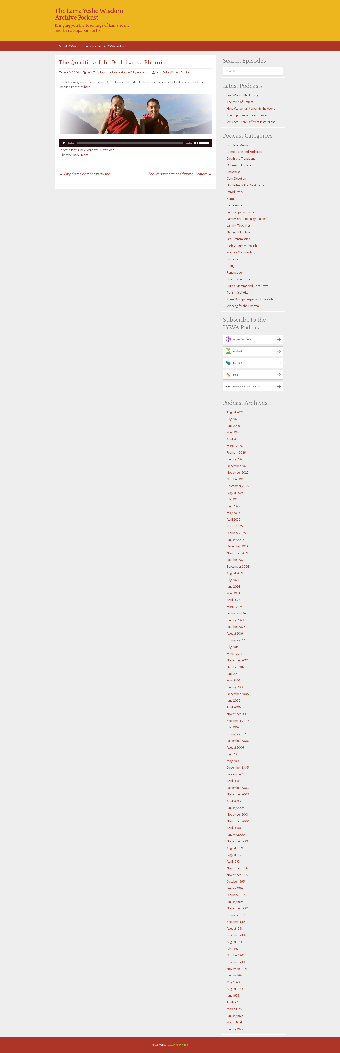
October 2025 (236, 479)
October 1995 (236, 881)
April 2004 (234, 781)
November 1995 (237, 875)
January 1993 (235, 902)
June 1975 (233, 995)
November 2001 (237, 814)
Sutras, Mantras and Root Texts (247, 286)
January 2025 (235, 539)
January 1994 (235, 888)
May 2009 (234, 680)
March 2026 (235, 446)
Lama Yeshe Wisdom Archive (172, 72)
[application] (135, 143)
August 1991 (234, 928)
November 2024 (238, 553)
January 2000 (236, 834)
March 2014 (234, 653)
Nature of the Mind (239, 232)
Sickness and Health (240, 279)
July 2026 (233, 419)
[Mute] (196, 143)
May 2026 (233, 432)
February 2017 (236, 640)
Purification (234, 259)
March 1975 (234, 1009)
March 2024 (235, 607)
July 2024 (233, 580)
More (84, 155)
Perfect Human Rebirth (242, 245)
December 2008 (238, 694)
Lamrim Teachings (239, 225)
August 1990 (235, 942)
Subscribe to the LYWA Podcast (105, 46)
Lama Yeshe (234, 205)
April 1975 (233, 1002)
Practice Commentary (241, 252)
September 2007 (238, 721)
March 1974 (234, 1022)
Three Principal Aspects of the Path (250, 299)
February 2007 (236, 734)
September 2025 (238, 486)
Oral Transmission (238, 239)
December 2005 (238, 767)
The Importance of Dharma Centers (180, 174)
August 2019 (235, 633)
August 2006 (235, 747)
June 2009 (233, 674)
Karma (231, 199)
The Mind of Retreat (240, 102)
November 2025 (238, 472)
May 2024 (233, 593)
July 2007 (233, 727)
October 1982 (236, 955)
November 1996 (237, 868)
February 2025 (236, 533)
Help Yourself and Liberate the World (251, 108)
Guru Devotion (236, 178)
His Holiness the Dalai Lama (245, 185)
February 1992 (236, 915)
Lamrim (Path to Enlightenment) (130, 72)
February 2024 (236, 613)
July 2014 (233, 647)
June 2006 (233, 754)
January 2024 (235, 620)
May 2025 (233, 513)
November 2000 (238, 821)
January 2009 (236, 687)
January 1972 (235, 1029)
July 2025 (233, 499)
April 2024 (233, 600)
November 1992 (237, 908)
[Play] (64, 143)
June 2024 (233, 586)
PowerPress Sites (177, 1044)
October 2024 (236, 560)
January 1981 (235, 975)
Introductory (235, 192)
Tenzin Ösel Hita (237, 292)
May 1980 (233, 982)
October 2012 (236, 667)
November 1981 (237, 969)
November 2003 (238, 794)
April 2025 (233, 519)
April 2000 (234, 828)
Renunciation (235, 272)
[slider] (204, 142)
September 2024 (238, 566)
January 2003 (236, 808)
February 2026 (236, 452)
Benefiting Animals (239, 145)
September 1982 (237, 962)
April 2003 (234, 801)
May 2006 (234, 761)
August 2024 (235, 573)
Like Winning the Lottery (243, 95)
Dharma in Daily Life (240, 165)
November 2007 (238, 714)
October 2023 (236, 627)
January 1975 (235, 1016)
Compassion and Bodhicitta (245, 152)
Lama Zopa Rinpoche (99, 72)
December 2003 (238, 788)
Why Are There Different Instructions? (251, 122)
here (87, 87)
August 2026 (235, 412)
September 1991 (237, 922)
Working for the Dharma (243, 306)
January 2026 (235, 459)
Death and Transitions (241, 158)
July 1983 (233, 948)
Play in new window (84, 150)
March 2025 (235, 526)
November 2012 (237, 660)
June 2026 (233, 426)
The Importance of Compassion (248, 115)
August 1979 (235, 989)
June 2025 (233, 506)
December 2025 (237, 466)
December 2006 (238, 741)
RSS (76, 155)
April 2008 (234, 707)
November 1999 (237, 841)
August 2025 (235, 493)
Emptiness (233, 172)
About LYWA (67, 46)
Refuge (231, 266)
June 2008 (233, 700)
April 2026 (233, 439)
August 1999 (235, 848)
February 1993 (236, 895)
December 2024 (237, 546)
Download (107, 150)
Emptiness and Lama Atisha (84, 174)
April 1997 (233, 861)
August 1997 (235, 855)
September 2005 (238, 774)
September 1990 (238, 935)
